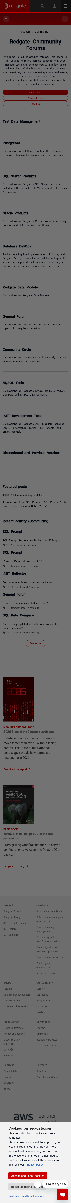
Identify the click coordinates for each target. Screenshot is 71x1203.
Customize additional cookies (26, 1196)
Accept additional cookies (27, 1175)
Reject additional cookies (27, 1186)
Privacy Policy (34, 1164)
